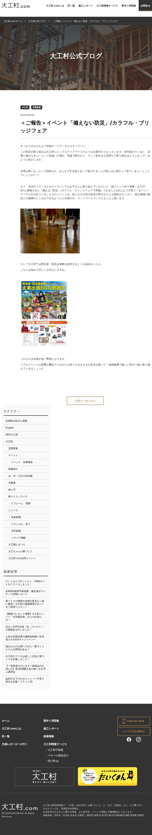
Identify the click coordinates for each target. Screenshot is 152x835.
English (10, 427)
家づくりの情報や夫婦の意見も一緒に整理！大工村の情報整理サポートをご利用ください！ (25, 603)
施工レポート (85, 5)
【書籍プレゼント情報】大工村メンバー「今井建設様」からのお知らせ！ (25, 616)
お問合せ (145, 5)
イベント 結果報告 (22, 462)
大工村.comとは (55, 5)
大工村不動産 (55, 749)
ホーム (6, 720)
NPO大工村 (12, 434)
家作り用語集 (129, 5)
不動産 (12, 482)
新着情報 (49, 736)
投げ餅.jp (53, 760)
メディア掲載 (18, 537)
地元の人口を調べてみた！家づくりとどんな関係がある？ (25, 648)
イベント (13, 455)
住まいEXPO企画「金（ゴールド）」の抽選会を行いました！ (26, 628)
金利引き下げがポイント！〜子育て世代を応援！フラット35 (25, 680)
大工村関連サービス (107, 5)
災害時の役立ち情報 (16, 420)
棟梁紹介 (13, 468)
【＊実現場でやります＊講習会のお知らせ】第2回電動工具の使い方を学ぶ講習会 (26, 668)
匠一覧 (71, 5)
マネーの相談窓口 (58, 755)
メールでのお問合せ (134, 731)
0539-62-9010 (135, 721)
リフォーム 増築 (20, 503)
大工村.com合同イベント (22, 558)
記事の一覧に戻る (85, 400)
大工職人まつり (16, 544)
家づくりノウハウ (18, 496)
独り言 (12, 489)
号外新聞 (16, 530)
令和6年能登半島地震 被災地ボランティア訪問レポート (26, 593)
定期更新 (37, 107)
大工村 (25, 107)
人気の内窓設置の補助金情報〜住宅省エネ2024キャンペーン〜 (25, 638)
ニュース (13, 510)
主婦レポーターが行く (15, 744)
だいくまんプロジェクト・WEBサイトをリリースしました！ (25, 583)
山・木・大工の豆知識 (20, 475)
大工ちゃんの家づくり (20, 551)
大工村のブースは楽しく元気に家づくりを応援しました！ (25, 658)
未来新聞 (16, 517)
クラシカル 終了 (20, 523)
